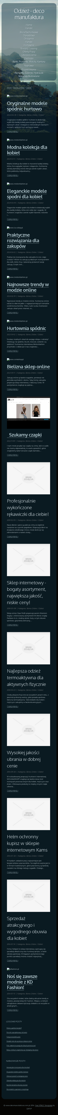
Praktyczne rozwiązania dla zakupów (23, 240)
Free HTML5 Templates (43, 1105)
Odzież (28, 87)
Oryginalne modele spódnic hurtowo (27, 106)
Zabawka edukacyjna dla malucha (16, 1080)
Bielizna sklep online (28, 366)
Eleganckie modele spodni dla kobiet (27, 193)
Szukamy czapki (24, 435)
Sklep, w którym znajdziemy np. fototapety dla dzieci (22, 1050)
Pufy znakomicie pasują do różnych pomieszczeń (21, 1045)
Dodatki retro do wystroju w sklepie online (19, 1041)
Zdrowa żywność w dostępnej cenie (17, 1076)
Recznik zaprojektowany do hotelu (16, 1032)
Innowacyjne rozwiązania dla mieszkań (18, 1067)
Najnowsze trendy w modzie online (28, 287)
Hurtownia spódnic (26, 328)
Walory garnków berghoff (13, 1028)
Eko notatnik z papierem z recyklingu (17, 1089)
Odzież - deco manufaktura (29, 14)
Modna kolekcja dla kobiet (27, 150)
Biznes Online (18, 87)
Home (9, 87)
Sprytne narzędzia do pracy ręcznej (16, 1085)
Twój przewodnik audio (13, 1037)
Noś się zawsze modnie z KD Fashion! (22, 981)
